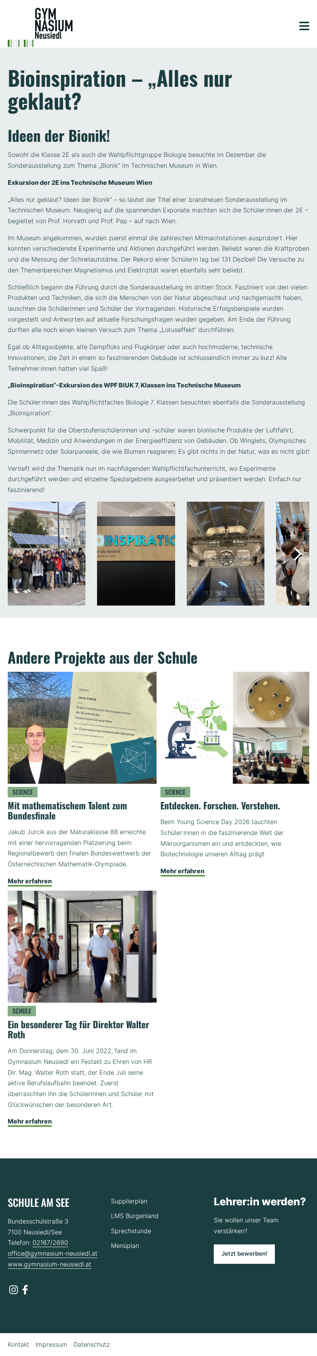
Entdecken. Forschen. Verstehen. (221, 805)
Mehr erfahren (30, 881)
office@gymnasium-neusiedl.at (52, 1253)
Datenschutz (91, 1344)
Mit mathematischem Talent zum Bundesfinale (67, 810)
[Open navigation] (304, 26)
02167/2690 (50, 1242)
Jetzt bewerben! (245, 1253)
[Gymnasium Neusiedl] (40, 27)
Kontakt (18, 1344)
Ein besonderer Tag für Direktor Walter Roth (78, 1029)
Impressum (51, 1344)
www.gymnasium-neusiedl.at (49, 1264)
